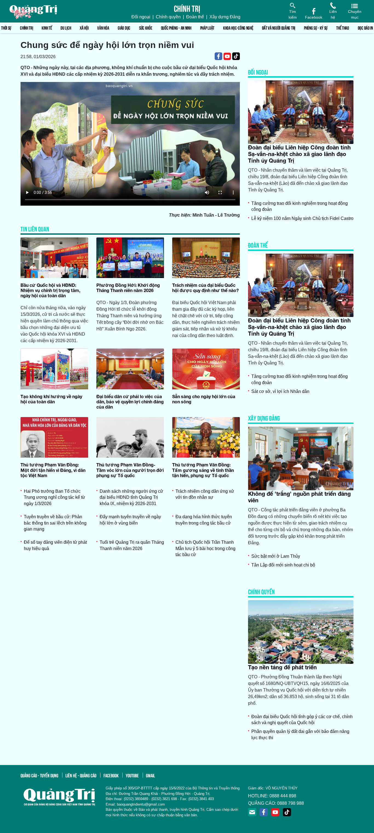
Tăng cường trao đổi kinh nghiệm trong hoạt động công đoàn (299, 206)
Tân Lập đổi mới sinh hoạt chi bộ (283, 565)
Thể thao (342, 27)
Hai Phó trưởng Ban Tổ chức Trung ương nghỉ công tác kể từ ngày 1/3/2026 (54, 497)
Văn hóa (103, 27)
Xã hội (84, 27)
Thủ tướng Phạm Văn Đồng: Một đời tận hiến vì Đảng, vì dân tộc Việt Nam (53, 470)
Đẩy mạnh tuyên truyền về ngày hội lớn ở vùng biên (130, 519)
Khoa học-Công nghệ (238, 27)
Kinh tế (47, 27)
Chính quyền (168, 17)
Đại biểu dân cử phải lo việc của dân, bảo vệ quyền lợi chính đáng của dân (130, 401)
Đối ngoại (140, 17)
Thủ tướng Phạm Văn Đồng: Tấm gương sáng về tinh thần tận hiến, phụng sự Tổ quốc (203, 470)
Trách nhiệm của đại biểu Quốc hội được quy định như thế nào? (205, 287)
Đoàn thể (195, 17)
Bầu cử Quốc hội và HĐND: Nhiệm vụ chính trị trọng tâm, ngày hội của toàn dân (50, 290)
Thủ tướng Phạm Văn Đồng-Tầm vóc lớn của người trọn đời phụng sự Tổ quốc (130, 470)
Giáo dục (124, 27)
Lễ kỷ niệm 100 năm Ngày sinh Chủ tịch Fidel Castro (302, 218)
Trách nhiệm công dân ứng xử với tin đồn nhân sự (205, 494)
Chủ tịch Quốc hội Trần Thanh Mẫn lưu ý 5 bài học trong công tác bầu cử (205, 548)
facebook (111, 775)
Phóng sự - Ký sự (315, 27)
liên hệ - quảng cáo (80, 775)
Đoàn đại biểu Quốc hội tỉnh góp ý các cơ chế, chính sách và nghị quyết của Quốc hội (302, 719)
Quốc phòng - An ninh (176, 27)
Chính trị (26, 27)
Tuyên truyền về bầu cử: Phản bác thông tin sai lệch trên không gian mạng (55, 522)
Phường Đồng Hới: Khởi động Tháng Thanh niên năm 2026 (128, 287)
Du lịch (66, 27)
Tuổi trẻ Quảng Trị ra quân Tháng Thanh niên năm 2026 (132, 545)
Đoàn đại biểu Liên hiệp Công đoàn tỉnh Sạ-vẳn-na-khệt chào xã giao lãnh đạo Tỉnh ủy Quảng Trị (299, 154)
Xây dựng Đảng (224, 17)
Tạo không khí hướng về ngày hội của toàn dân (51, 399)
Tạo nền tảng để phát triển (282, 667)
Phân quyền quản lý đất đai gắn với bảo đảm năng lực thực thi (300, 734)
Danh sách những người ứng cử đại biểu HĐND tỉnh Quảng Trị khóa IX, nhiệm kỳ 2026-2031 (131, 497)
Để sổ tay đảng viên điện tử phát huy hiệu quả (55, 545)
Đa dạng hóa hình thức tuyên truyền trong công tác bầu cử (204, 519)
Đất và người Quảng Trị (278, 27)
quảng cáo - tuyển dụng (39, 775)
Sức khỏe (145, 27)
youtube (132, 775)
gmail (150, 775)
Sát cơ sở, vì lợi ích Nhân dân (280, 391)
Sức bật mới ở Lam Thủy (275, 556)
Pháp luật (207, 27)
